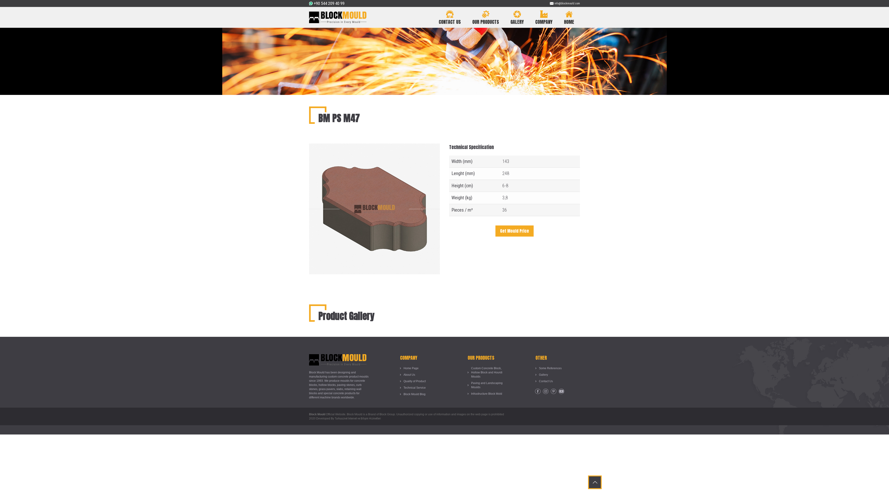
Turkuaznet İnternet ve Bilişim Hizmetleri (358, 418)
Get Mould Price (514, 231)
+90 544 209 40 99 (329, 3)
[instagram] (545, 391)
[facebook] (538, 391)
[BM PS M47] (374, 147)
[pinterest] (553, 391)
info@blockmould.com (567, 3)
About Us (409, 374)
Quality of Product (415, 381)
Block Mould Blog (415, 394)
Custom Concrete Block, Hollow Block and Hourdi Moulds (486, 372)
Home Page (411, 368)
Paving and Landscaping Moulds (487, 385)
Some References (550, 368)
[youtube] (561, 391)
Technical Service (415, 387)
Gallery (543, 374)
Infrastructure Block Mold (486, 393)
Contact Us (546, 381)
